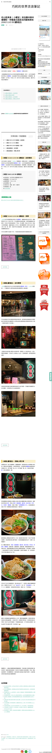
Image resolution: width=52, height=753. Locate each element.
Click (50, 376)
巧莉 (6, 25)
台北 (3, 25)
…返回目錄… (5, 267)
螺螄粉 (20, 738)
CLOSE (30, 136)
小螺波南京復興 (20, 736)
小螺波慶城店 (8, 736)
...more (39, 51)
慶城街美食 (24, 738)
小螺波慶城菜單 (30, 738)
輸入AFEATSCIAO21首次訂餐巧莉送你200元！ (12, 200)
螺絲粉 (13, 738)
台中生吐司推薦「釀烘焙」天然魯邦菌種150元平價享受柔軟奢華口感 (44, 118)
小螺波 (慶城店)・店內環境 (11, 97)
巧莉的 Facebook (9, 113)
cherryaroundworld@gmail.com (44, 56)
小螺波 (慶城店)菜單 (9, 95)
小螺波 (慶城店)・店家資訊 (11, 93)
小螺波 (13, 161)
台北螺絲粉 (9, 738)
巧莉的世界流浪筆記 (7, 1)
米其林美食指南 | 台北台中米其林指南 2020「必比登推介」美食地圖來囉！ (19, 705)
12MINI (30, 286)
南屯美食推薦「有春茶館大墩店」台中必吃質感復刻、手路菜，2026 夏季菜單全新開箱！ (44, 123)
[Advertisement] (18, 37)
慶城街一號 (5, 738)
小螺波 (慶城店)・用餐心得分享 (12, 98)
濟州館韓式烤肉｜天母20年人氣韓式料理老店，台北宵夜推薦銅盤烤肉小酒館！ (19, 695)
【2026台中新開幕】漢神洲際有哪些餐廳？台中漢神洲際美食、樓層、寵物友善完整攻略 (44, 136)
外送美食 (17, 738)
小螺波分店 (14, 736)
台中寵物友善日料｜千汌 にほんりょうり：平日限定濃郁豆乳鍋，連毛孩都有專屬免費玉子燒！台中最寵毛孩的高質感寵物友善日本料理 (44, 129)
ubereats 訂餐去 (6, 197)
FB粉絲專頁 (7, 188)
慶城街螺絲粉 (25, 736)
